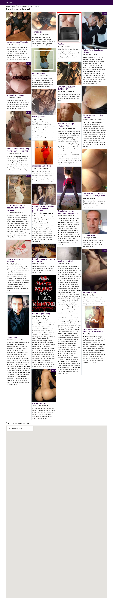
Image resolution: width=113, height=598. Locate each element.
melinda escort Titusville (17, 42)
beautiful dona (38, 73)
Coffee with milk (39, 403)
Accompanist (12, 337)
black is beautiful (65, 261)
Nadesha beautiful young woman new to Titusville (18, 150)
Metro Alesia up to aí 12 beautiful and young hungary (17, 207)
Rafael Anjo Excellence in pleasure (94, 51)
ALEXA (61, 44)
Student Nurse (89, 293)
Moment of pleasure (15, 95)
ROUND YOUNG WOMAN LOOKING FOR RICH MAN (94, 194)
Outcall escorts (10, 6)
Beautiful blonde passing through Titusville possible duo (43, 208)
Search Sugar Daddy (41, 314)
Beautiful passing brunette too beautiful (43, 260)
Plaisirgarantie (38, 117)
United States (21, 6)
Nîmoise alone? (89, 235)
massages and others (41, 166)
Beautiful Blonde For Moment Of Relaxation (93, 330)
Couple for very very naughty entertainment (68, 212)
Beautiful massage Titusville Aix (66, 125)
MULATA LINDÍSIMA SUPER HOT (66, 88)
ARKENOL (9, 2)
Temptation (37, 32)
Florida (30, 6)
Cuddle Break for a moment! (15, 260)
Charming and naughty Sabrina (93, 116)
